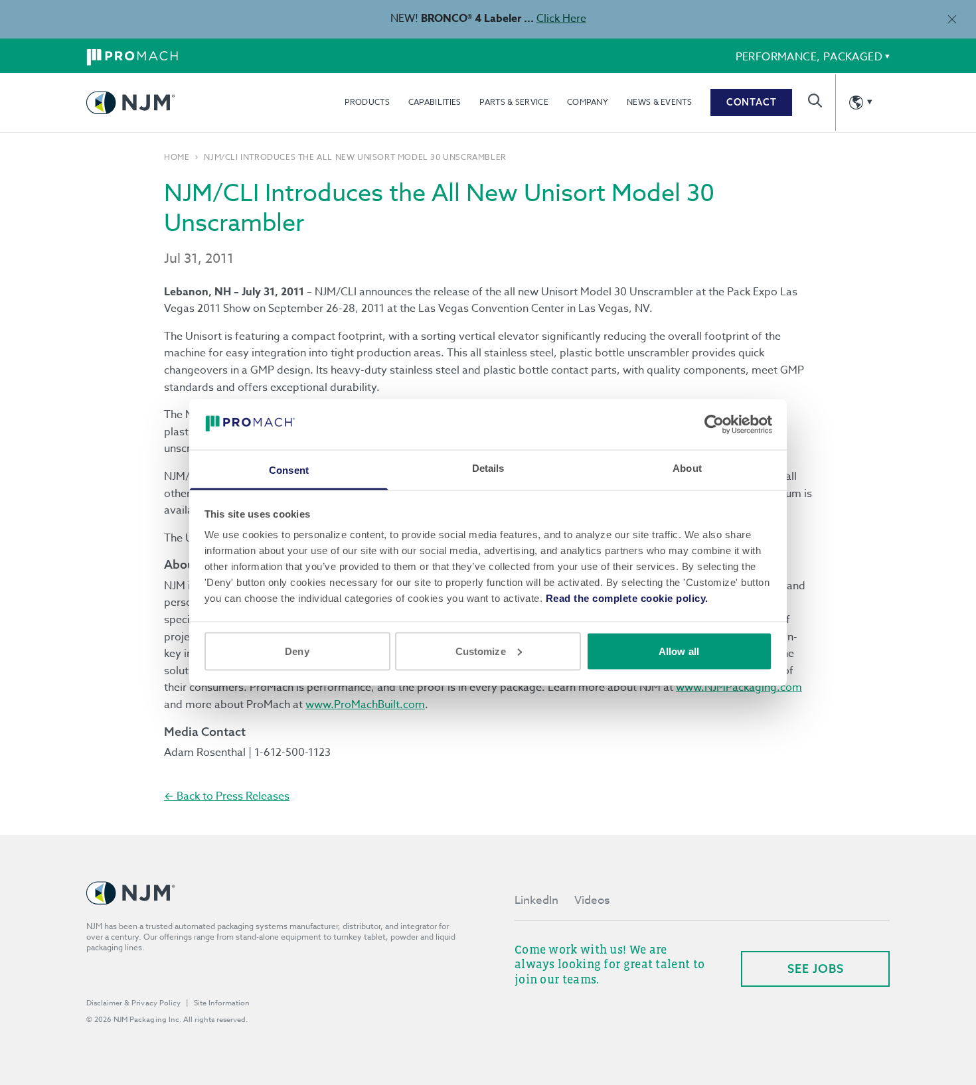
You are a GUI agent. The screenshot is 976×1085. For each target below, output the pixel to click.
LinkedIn (536, 900)
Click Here (561, 19)
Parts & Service (513, 102)
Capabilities (434, 102)
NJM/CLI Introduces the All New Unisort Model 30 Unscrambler (355, 157)
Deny (297, 650)
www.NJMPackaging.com (739, 687)
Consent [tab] (289, 470)
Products (367, 102)
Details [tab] (488, 468)
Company (587, 102)
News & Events (659, 102)
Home (176, 157)
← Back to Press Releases (226, 796)
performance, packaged (809, 57)
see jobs (815, 968)
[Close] (951, 19)
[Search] (815, 101)
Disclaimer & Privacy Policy (133, 1003)
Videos (592, 900)
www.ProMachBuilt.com (365, 705)
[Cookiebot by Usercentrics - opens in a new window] (714, 424)
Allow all (679, 650)
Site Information (222, 1003)
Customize (480, 650)
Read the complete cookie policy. (627, 598)
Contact (751, 102)
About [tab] (687, 468)
